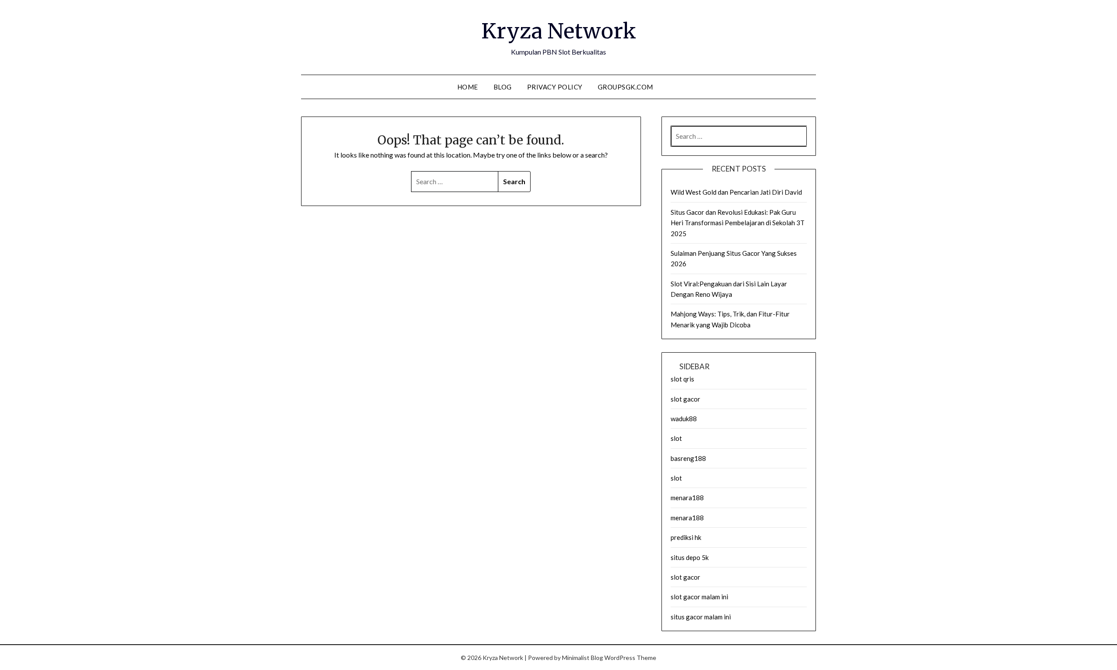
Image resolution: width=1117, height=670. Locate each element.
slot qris (682, 379)
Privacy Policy (554, 87)
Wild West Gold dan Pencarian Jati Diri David (736, 192)
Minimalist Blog (582, 657)
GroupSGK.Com (625, 87)
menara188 (687, 498)
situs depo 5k (690, 557)
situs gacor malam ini (701, 617)
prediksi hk (686, 537)
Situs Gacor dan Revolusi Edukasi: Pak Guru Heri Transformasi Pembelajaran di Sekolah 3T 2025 (738, 222)
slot (676, 438)
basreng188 (688, 458)
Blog (502, 87)
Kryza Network (558, 31)
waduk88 (684, 419)
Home (467, 87)
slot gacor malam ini (699, 597)
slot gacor (685, 399)
